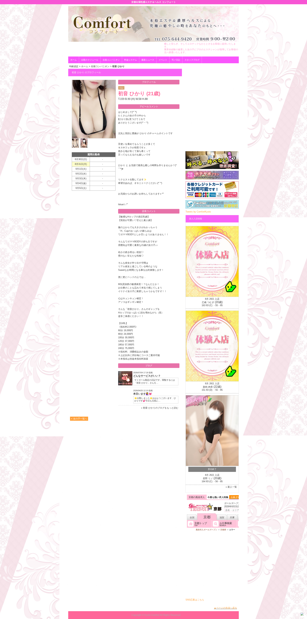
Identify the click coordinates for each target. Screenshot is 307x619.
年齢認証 (73, 66)
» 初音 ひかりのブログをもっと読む (159, 408)
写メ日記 (176, 60)
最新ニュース (147, 60)
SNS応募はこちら (194, 599)
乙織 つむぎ (208, 302)
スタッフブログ (192, 60)
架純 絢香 (208, 387)
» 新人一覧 (231, 487)
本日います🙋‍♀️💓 (142, 393)
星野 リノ (208, 478)
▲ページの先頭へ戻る (225, 608)
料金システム (130, 60)
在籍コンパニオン (111, 60)
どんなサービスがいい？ (147, 375)
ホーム (73, 60)
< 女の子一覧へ (79, 418)
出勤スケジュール (89, 60)
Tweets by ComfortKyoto (198, 211)
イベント (163, 60)
